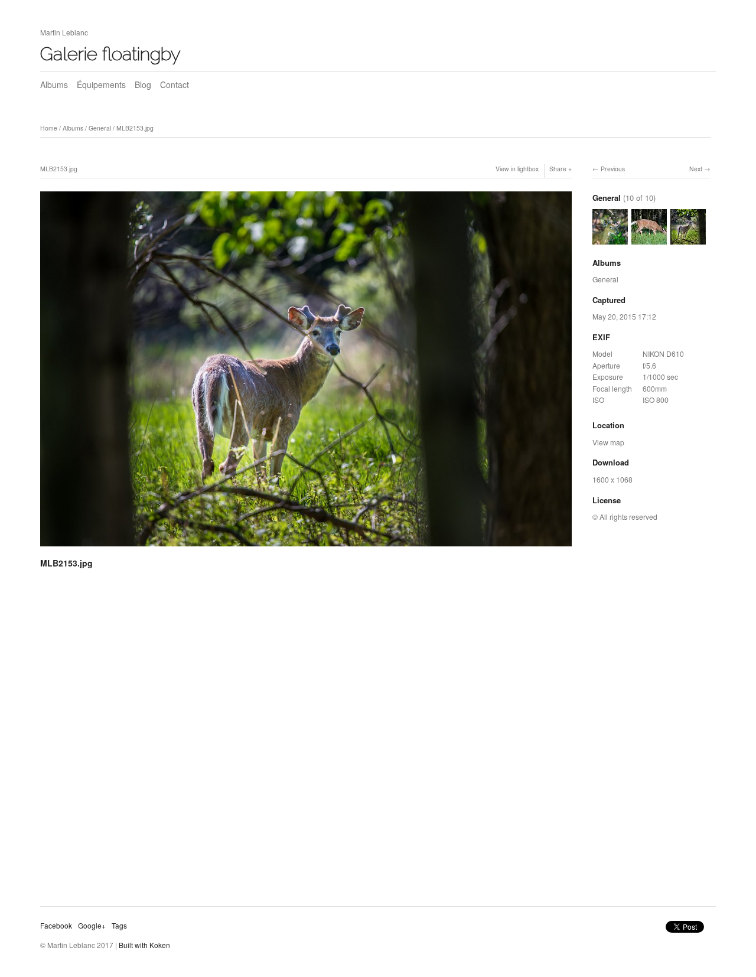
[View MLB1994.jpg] (649, 238)
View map (608, 442)
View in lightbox (517, 168)
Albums (54, 84)
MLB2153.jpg (135, 127)
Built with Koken (144, 945)
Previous (613, 168)
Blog (143, 84)
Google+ (92, 925)
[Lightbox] (306, 548)
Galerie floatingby (110, 53)
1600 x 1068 (612, 479)
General (100, 127)
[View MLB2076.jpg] (610, 238)
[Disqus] (306, 742)
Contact (174, 84)
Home (48, 127)
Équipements (101, 84)
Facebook (56, 925)
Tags (119, 925)
